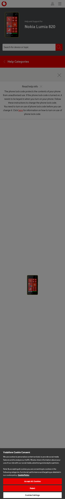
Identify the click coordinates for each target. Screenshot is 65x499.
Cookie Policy (23, 475)
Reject (32, 488)
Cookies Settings (32, 495)
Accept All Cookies (32, 481)
